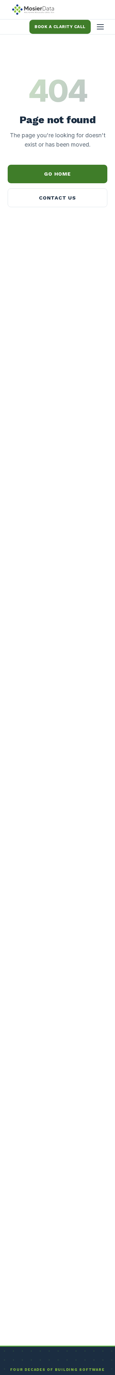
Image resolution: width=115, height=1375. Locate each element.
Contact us (57, 198)
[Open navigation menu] (100, 27)
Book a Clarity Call (60, 26)
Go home (57, 174)
